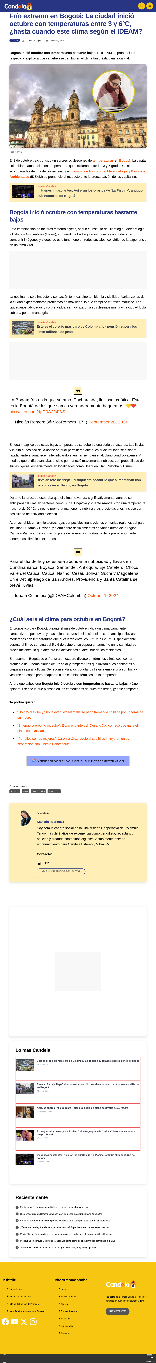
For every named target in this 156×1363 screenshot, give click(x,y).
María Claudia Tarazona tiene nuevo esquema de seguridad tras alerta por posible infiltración (66, 1234)
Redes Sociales (38, 791)
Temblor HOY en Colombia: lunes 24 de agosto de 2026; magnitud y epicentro (58, 1247)
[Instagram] (33, 1322)
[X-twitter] (24, 1322)
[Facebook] (5, 1322)
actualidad (15, 791)
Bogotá (15, 40)
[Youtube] (14, 1322)
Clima (25, 791)
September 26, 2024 (108, 422)
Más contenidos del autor (61, 871)
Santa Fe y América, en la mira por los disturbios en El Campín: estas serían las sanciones (65, 1220)
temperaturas (103, 160)
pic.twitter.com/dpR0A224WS (37, 411)
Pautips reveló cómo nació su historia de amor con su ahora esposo (54, 1207)
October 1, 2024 (103, 595)
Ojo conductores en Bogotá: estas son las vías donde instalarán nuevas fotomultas (61, 1214)
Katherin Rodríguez (34, 41)
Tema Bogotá (54, 791)
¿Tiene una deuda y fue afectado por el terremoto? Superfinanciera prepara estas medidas (65, 1227)
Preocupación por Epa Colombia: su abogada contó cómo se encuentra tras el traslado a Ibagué (67, 1240)
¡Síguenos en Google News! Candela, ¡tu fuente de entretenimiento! (80, 761)
